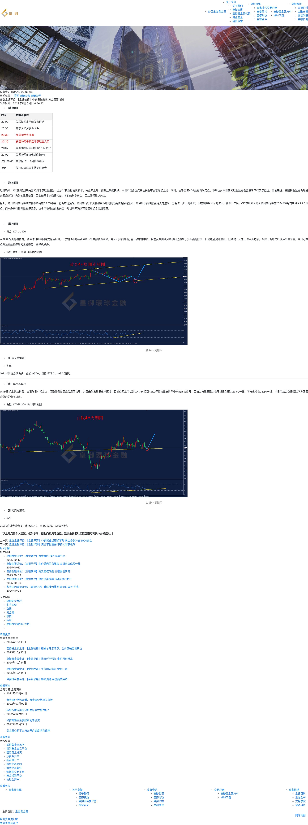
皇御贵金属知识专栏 (18, 624)
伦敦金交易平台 (15, 771)
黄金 (9, 620)
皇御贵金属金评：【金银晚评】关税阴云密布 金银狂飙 (37, 669)
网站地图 (300, 815)
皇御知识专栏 (14, 600)
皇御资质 (237, 9)
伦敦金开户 (12, 779)
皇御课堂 (296, 3)
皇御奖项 (262, 7)
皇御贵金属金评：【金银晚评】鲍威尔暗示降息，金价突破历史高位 (44, 648)
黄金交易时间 (14, 764)
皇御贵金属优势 (241, 13)
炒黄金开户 (12, 756)
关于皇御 (231, 2)
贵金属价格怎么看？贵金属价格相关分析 (29, 699)
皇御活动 (262, 11)
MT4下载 (279, 15)
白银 (9, 608)
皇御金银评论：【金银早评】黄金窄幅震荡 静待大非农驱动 (42, 544)
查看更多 (5, 634)
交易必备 (272, 7)
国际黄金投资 (14, 752)
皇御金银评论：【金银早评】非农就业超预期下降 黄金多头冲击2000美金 (50, 540)
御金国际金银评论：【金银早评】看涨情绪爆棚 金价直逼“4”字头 (42, 586)
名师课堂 (237, 21)
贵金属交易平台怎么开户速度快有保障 (28, 730)
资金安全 (237, 17)
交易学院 (303, 15)
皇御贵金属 (219, 11)
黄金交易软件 (14, 767)
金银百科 (303, 7)
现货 (9, 616)
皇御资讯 (255, 3)
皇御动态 (262, 15)
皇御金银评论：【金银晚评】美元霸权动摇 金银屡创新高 (38, 571)
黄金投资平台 (14, 775)
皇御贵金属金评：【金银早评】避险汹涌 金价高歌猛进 (37, 679)
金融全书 (303, 11)
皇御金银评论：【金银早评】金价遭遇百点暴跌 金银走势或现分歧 (43, 563)
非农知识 (11, 604)
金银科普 (303, 19)
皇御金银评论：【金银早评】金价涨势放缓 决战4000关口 (38, 579)
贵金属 (10, 612)
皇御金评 (262, 19)
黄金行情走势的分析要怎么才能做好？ (28, 710)
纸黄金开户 (12, 760)
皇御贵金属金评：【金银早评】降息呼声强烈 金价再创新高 (39, 658)
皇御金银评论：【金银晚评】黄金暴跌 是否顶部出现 (35, 556)
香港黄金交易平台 (16, 748)
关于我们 (237, 5)
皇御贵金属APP (282, 11)
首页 (16, 95)
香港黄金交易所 (15, 744)
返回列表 (5, 548)
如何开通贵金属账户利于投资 (23, 720)
